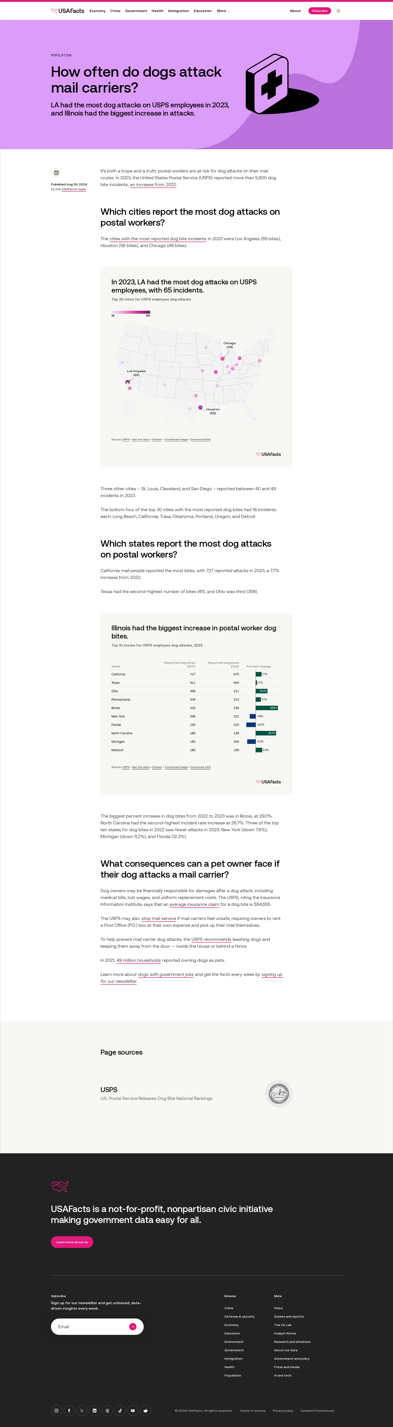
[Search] (338, 11)
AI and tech (282, 1375)
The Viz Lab (283, 1325)
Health (158, 11)
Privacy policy (283, 1410)
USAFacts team (74, 189)
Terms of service (253, 1410)
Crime (115, 11)
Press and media (286, 1367)
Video (278, 1308)
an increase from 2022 (153, 184)
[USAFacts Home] (67, 10)
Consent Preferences (317, 1410)
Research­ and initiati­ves (292, 1342)
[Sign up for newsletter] (132, 1326)
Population (61, 55)
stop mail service (158, 918)
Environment (234, 1342)
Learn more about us (72, 1242)
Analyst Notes (285, 1333)
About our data (285, 1350)
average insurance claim (194, 904)
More (221, 11)
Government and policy (291, 1358)
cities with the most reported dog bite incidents (158, 238)
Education (203, 11)
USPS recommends (211, 939)
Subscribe (320, 11)
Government (136, 11)
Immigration (178, 11)
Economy (98, 11)
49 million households (138, 960)
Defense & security (239, 1316)
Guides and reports (289, 1316)
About (295, 11)
